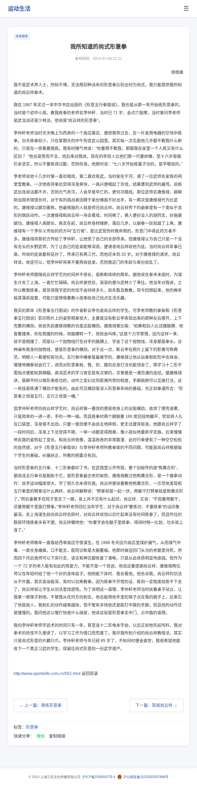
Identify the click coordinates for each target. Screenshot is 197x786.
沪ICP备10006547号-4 (98, 777)
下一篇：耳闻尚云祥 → (156, 705)
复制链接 (57, 736)
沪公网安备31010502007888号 (146, 777)
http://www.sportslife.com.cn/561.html (47, 673)
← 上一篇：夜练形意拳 (40, 705)
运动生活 (19, 8)
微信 (41, 736)
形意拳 (32, 727)
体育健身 (22, 36)
